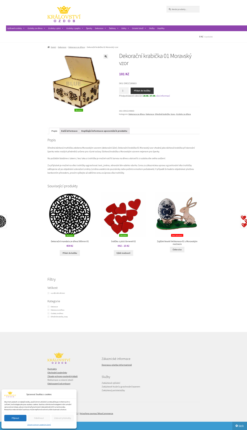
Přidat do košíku (142, 90)
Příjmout (15, 418)
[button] (105, 56)
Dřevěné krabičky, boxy (165, 114)
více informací (163, 95)
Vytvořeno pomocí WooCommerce (96, 413)
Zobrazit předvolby (62, 418)
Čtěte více (177, 249)
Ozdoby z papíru (73, 28)
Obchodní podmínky (57, 372)
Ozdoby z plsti (54, 28)
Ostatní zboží (137, 28)
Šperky (89, 28)
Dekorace (99, 28)
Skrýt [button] (241, 425)
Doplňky (161, 28)
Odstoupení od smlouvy (58, 383)
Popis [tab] (54, 130)
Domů (53, 47)
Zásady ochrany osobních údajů (39, 425)
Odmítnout (39, 418)
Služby (152, 28)
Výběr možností (123, 253)
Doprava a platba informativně (117, 364)
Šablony (112, 28)
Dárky (123, 28)
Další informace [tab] (69, 130)
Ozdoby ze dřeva (35, 28)
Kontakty (52, 368)
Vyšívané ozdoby (14, 28)
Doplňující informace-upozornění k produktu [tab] (104, 130)
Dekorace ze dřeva (76, 47)
